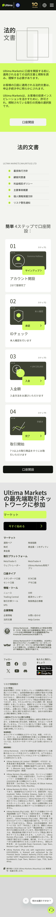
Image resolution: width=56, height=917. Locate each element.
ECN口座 (32, 578)
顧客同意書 (20, 177)
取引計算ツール (11, 600)
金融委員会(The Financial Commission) (31, 633)
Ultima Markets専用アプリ (38, 567)
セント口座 (9, 582)
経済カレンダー (35, 596)
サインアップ (32, 270)
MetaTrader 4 (34, 561)
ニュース (8, 592)
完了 (27, 436)
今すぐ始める (17, 526)
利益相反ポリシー (23, 183)
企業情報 (8, 610)
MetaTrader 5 (10, 561)
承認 (27, 325)
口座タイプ (10, 573)
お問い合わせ (34, 615)
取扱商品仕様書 (35, 600)
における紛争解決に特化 (35, 630)
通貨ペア (8, 542)
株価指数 (32, 542)
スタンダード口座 (12, 578)
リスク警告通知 (22, 202)
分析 (30, 592)
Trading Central (11, 596)
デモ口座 (32, 582)
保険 (49, 645)
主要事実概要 (21, 190)
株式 (6, 546)
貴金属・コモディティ (38, 546)
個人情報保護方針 (23, 196)
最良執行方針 (21, 170)
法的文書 (8, 619)
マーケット (11, 514)
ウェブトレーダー (12, 565)
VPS (5, 604)
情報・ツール (11, 587)
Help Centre (34, 619)
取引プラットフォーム (15, 556)
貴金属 (7, 550)
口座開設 (28, 122)
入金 (27, 381)
